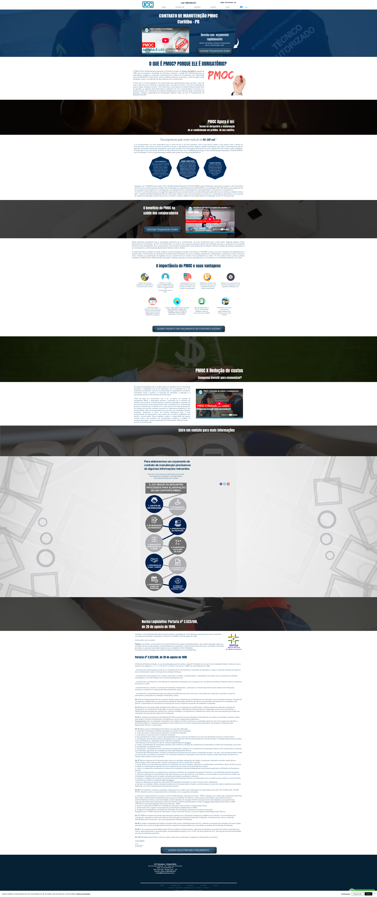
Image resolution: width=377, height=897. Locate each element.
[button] (206, 888)
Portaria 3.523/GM (188, 71)
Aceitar (368, 894)
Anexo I (207, 802)
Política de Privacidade (83, 894)
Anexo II (188, 743)
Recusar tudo (357, 894)
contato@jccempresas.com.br (165, 873)
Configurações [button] (345, 894)
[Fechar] (374, 893)
